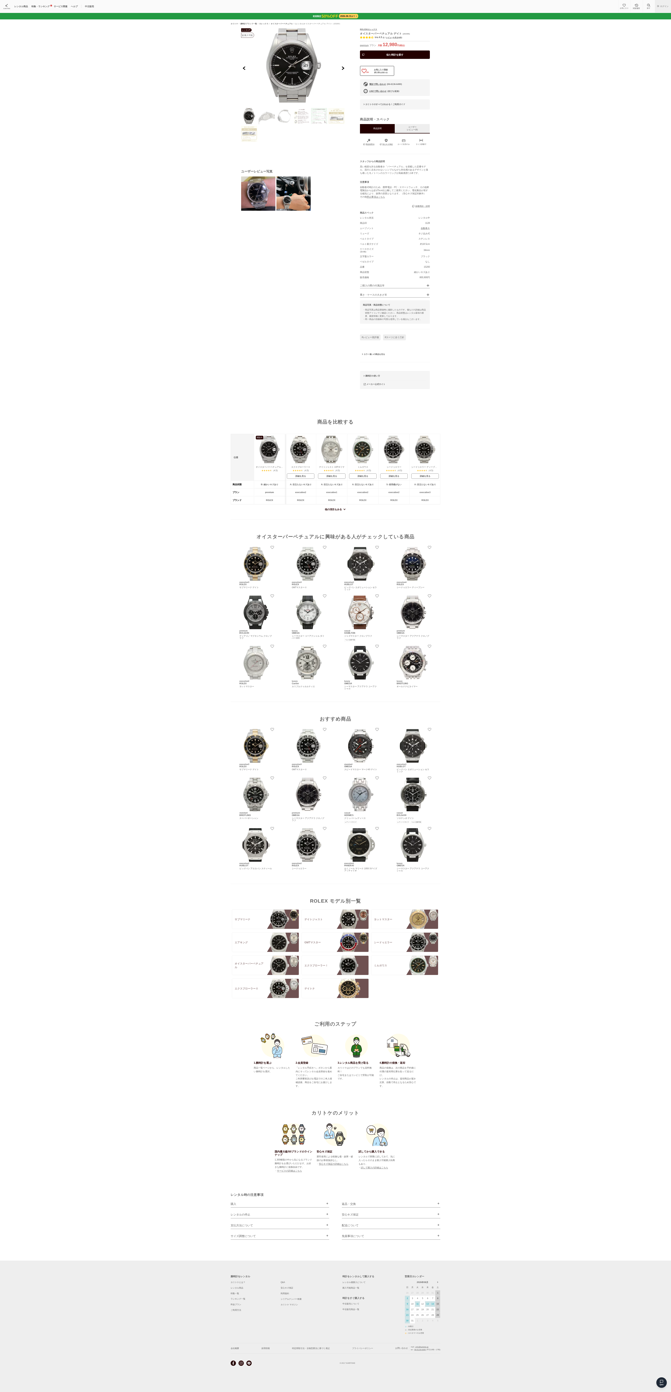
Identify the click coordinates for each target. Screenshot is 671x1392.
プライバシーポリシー (362, 1348)
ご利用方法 (236, 1310)
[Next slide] (343, 68)
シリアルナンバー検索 (291, 1299)
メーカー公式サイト (375, 384)
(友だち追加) (384, 91)
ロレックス (264, 24)
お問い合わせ (401, 1348)
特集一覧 (235, 1293)
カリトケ (234, 24)
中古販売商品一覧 (350, 1309)
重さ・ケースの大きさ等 (373, 295)
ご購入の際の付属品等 (372, 285)
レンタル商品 (237, 1288)
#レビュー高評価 (370, 337)
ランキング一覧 (238, 1299)
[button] (249, 116)
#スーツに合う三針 (394, 337)
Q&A (283, 1282)
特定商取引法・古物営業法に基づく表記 (311, 1348)
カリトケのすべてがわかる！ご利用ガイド (385, 104)
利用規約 (285, 1293)
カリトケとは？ (238, 1282)
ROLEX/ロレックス (368, 29)
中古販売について (350, 1304)
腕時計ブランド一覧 (248, 24)
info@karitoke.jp (421, 1347)
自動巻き (425, 228)
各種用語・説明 (422, 206)
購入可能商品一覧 (350, 1288)
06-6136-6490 (420, 1350)
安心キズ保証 (287, 1288)
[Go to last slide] (244, 68)
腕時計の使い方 (372, 376)
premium (364, 45)
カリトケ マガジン (289, 1304)
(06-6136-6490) (385, 84)
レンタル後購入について (354, 1282)
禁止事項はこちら (376, 197)
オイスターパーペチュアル (282, 24)
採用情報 (265, 1348)
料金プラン (236, 1304)
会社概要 (235, 1348)
